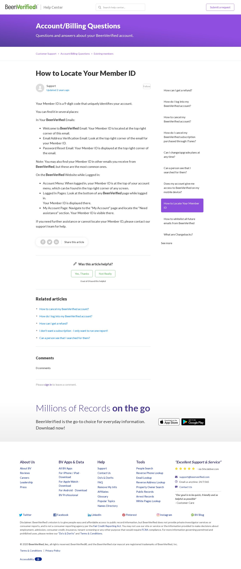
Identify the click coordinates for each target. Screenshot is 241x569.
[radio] (82, 273)
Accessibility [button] (27, 559)
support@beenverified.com (194, 476)
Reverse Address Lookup (150, 482)
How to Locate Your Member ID (181, 205)
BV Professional (68, 495)
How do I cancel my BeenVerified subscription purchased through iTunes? (180, 137)
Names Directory (108, 505)
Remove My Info (107, 487)
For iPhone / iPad (69, 472)
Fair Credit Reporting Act (107, 525)
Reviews (25, 472)
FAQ (100, 482)
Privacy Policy (52, 550)
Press (23, 487)
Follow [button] (146, 86)
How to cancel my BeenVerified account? (177, 119)
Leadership (26, 482)
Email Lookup (144, 477)
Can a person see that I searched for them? (177, 170)
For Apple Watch (68, 481)
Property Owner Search (150, 487)
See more (166, 243)
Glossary (103, 496)
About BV (25, 468)
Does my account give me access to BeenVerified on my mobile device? (181, 188)
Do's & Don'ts (105, 477)
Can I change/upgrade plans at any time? (182, 154)
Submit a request (220, 7)
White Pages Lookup (148, 501)
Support (102, 468)
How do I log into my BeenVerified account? (177, 103)
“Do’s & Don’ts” (66, 533)
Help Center (53, 7)
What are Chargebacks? (178, 234)
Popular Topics (106, 501)
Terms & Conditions (91, 533)
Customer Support (46, 53)
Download (65, 477)
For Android (66, 490)
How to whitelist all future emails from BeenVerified (179, 221)
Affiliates (103, 491)
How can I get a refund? (178, 90)
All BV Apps (65, 468)
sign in (48, 384)
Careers (24, 477)
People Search (144, 468)
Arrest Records (145, 496)
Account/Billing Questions (75, 53)
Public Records (145, 491)
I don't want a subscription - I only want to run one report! (73, 330)
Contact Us (104, 472)
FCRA (145, 529)
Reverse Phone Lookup (149, 472)
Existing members (103, 53)
